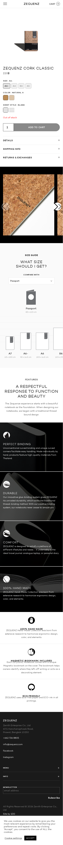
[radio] (6, 85)
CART (52, 4)
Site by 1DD (9, 814)
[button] (57, 206)
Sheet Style (9, 105)
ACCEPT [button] (30, 838)
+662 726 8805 (11, 738)
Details (8, 140)
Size (5, 81)
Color (6, 92)
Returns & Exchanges (17, 157)
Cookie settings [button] (13, 838)
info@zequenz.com (13, 744)
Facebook (8, 750)
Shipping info (11, 149)
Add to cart (36, 127)
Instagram (8, 757)
